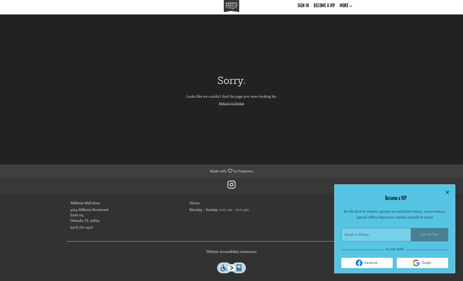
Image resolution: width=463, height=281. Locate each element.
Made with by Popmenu (128, 171)
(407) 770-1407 (81, 227)
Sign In (303, 5)
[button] (346, 6)
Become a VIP (324, 5)
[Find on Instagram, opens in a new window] (231, 186)
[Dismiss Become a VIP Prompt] (447, 192)
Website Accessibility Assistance (231, 252)
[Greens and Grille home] (231, 6)
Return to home (231, 104)
